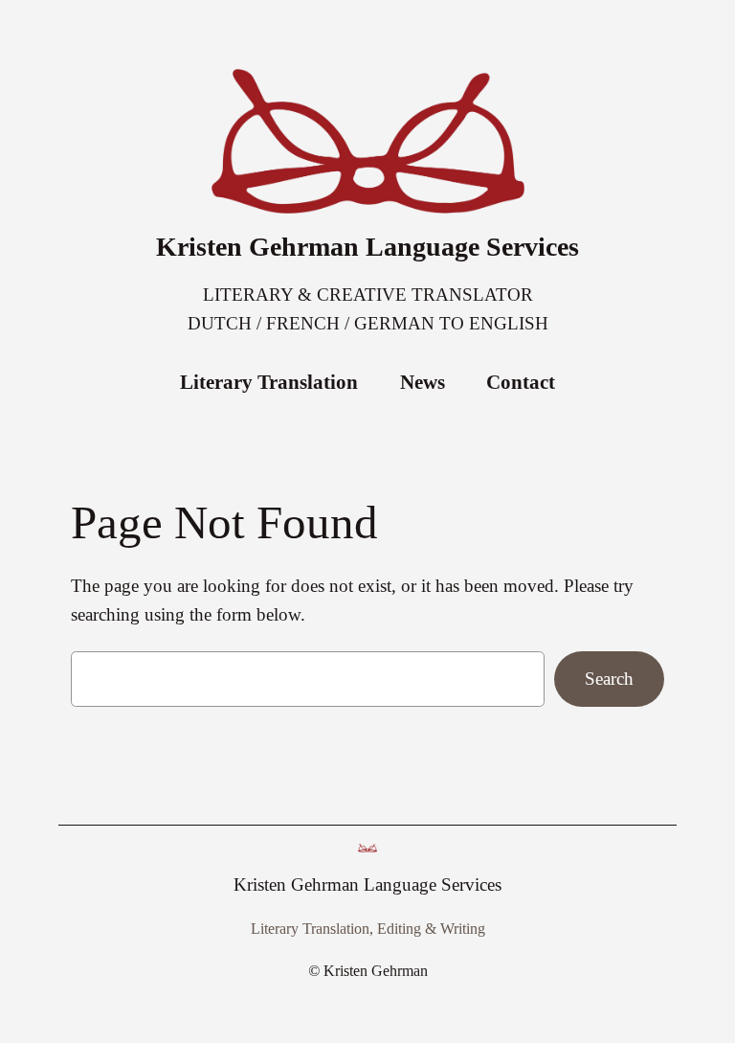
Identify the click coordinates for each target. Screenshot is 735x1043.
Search (609, 679)
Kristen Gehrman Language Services (367, 246)
